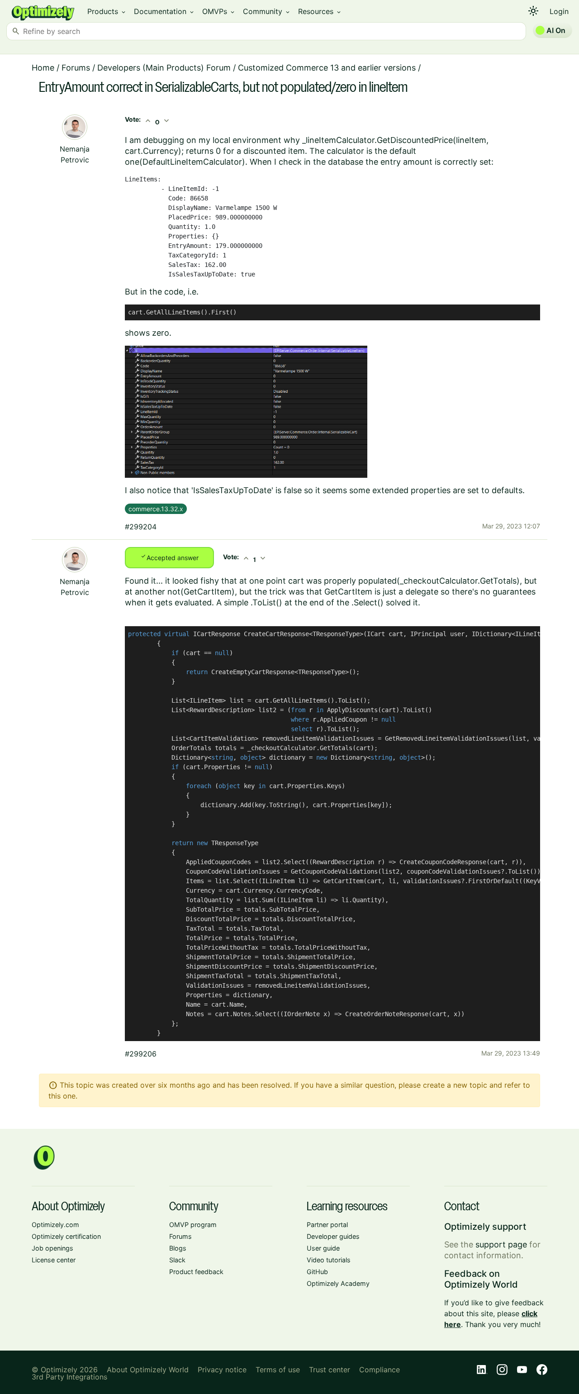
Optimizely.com (55, 1224)
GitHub (317, 1271)
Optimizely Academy (338, 1283)
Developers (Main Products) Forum (164, 67)
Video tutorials (329, 1260)
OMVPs (219, 11)
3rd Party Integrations (69, 1376)
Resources (320, 11)
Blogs (177, 1248)
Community (267, 11)
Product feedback (196, 1271)
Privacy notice (222, 1369)
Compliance (379, 1369)
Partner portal (327, 1224)
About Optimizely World (148, 1369)
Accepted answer (169, 556)
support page (501, 1244)
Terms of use (278, 1369)
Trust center (329, 1369)
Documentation (164, 11)
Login (559, 11)
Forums (76, 67)
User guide (323, 1248)
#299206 (141, 1053)
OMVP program (193, 1224)
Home (43, 67)
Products (107, 11)
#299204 (141, 526)
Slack (177, 1260)
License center (54, 1260)
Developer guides (333, 1236)
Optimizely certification (66, 1236)
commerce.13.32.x (155, 509)
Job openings (52, 1248)
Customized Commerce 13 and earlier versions (327, 67)
